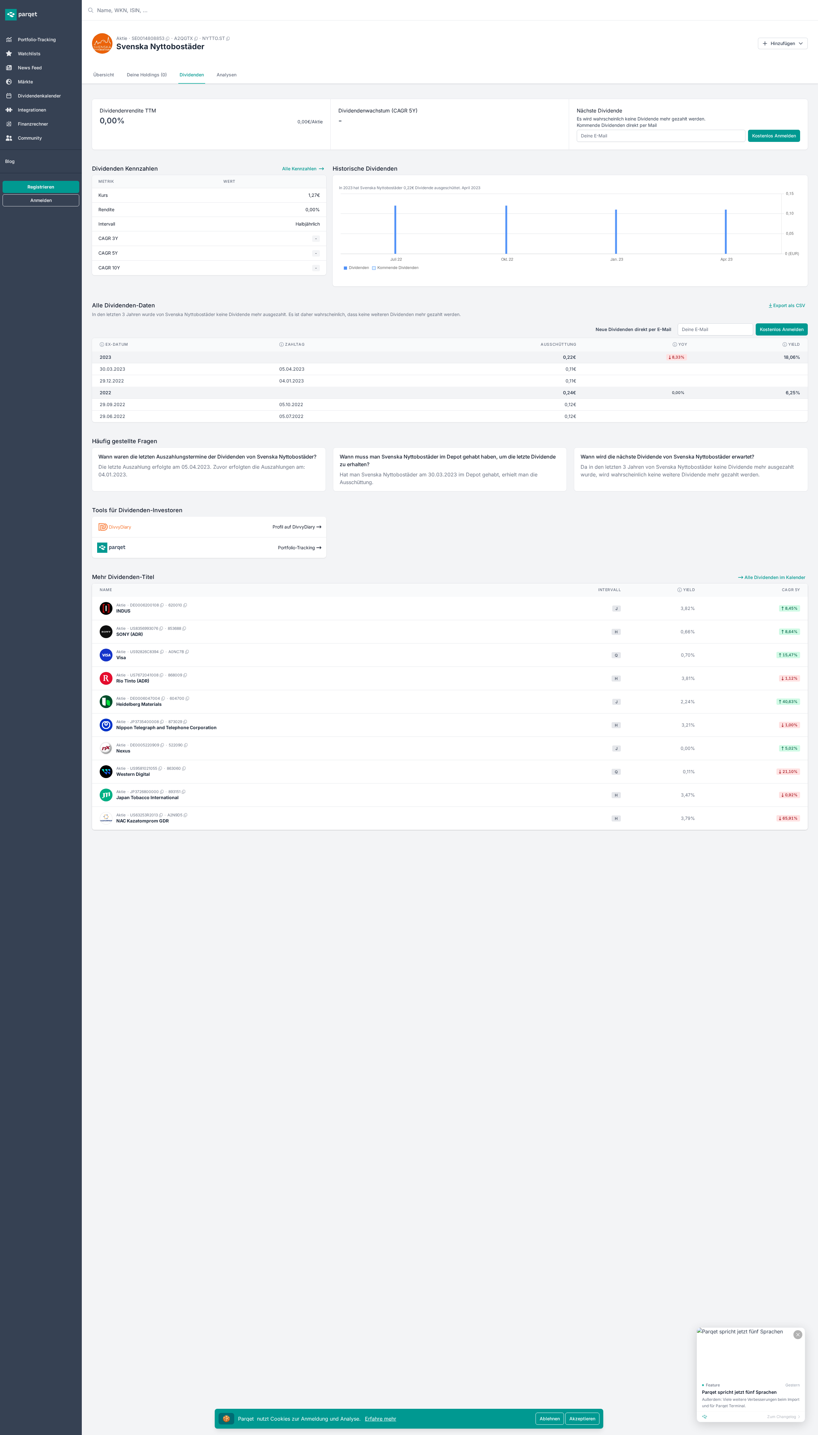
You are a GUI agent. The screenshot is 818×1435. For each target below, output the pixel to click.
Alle (299, 168)
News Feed (30, 67)
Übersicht (103, 74)
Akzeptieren (582, 1418)
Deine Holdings (147, 74)
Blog (10, 161)
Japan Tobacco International (147, 797)
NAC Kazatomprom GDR (142, 820)
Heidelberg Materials (139, 704)
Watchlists (29, 53)
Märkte (25, 81)
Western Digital (133, 774)
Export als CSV (788, 305)
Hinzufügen (783, 43)
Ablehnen (550, 1418)
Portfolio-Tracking (37, 39)
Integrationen (32, 109)
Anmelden (41, 200)
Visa (121, 657)
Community (30, 138)
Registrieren (40, 186)
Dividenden (192, 74)
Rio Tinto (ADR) (132, 680)
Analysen (226, 74)
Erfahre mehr (380, 1419)
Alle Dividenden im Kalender (774, 577)
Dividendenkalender (39, 95)
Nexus (123, 750)
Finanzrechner (33, 124)
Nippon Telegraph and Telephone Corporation (166, 727)
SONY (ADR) (129, 634)
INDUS (123, 610)
